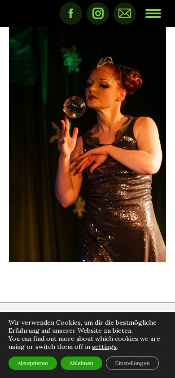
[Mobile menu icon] (153, 13)
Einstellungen (132, 363)
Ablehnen (81, 363)
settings (104, 347)
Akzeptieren (33, 363)
